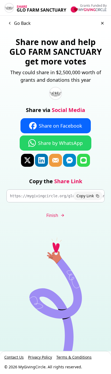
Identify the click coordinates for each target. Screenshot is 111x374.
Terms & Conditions (74, 357)
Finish (52, 215)
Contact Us (14, 357)
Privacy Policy (40, 357)
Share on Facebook (60, 126)
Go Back (22, 23)
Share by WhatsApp (60, 143)
